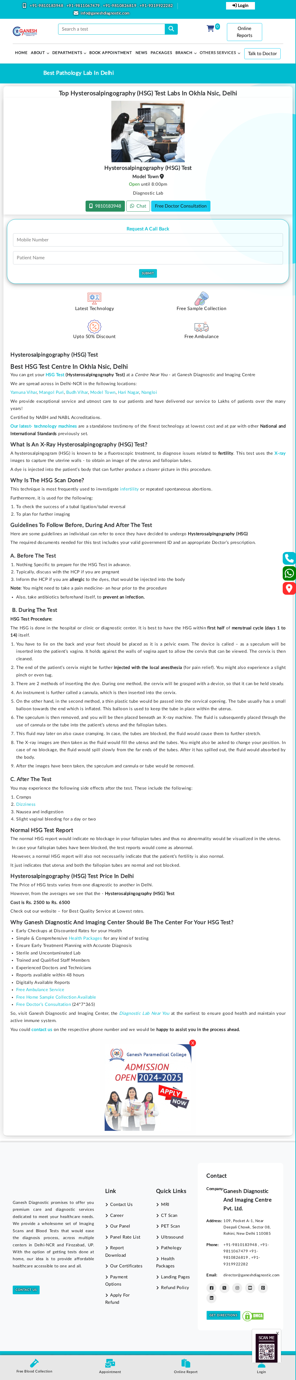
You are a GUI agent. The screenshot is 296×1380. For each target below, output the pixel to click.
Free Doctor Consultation (181, 206)
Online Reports (244, 32)
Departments (67, 53)
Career (116, 1215)
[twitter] (224, 1288)
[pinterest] (263, 1288)
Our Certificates (126, 1266)
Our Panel (120, 1226)
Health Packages (85, 938)
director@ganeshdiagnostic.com (251, 1275)
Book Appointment (110, 53)
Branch (184, 53)
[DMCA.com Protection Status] (253, 1315)
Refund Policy (175, 1288)
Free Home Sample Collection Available (56, 997)
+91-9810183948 (47, 6)
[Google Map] (289, 590)
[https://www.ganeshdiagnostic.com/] (25, 31)
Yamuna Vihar (23, 392)
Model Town (103, 392)
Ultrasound (172, 1237)
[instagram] (237, 1288)
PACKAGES (161, 53)
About (38, 53)
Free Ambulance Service (40, 990)
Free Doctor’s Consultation (43, 1004)
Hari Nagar (128, 392)
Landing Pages (175, 1277)
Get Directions (223, 1315)
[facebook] (211, 1288)
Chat (140, 206)
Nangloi (149, 392)
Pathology (171, 1248)
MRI (165, 1204)
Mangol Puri (51, 392)
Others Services (218, 53)
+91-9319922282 (156, 6)
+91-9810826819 (120, 6)
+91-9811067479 (83, 6)
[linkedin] (211, 1298)
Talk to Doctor (262, 53)
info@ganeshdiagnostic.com (105, 13)
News (141, 53)
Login (242, 5)
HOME (21, 53)
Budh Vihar (77, 392)
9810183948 (107, 206)
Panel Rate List (125, 1237)
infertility (129, 489)
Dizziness (26, 804)
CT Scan (169, 1215)
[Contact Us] (289, 560)
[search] (171, 29)
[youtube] (250, 1288)
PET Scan (170, 1226)
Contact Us (26, 1289)
